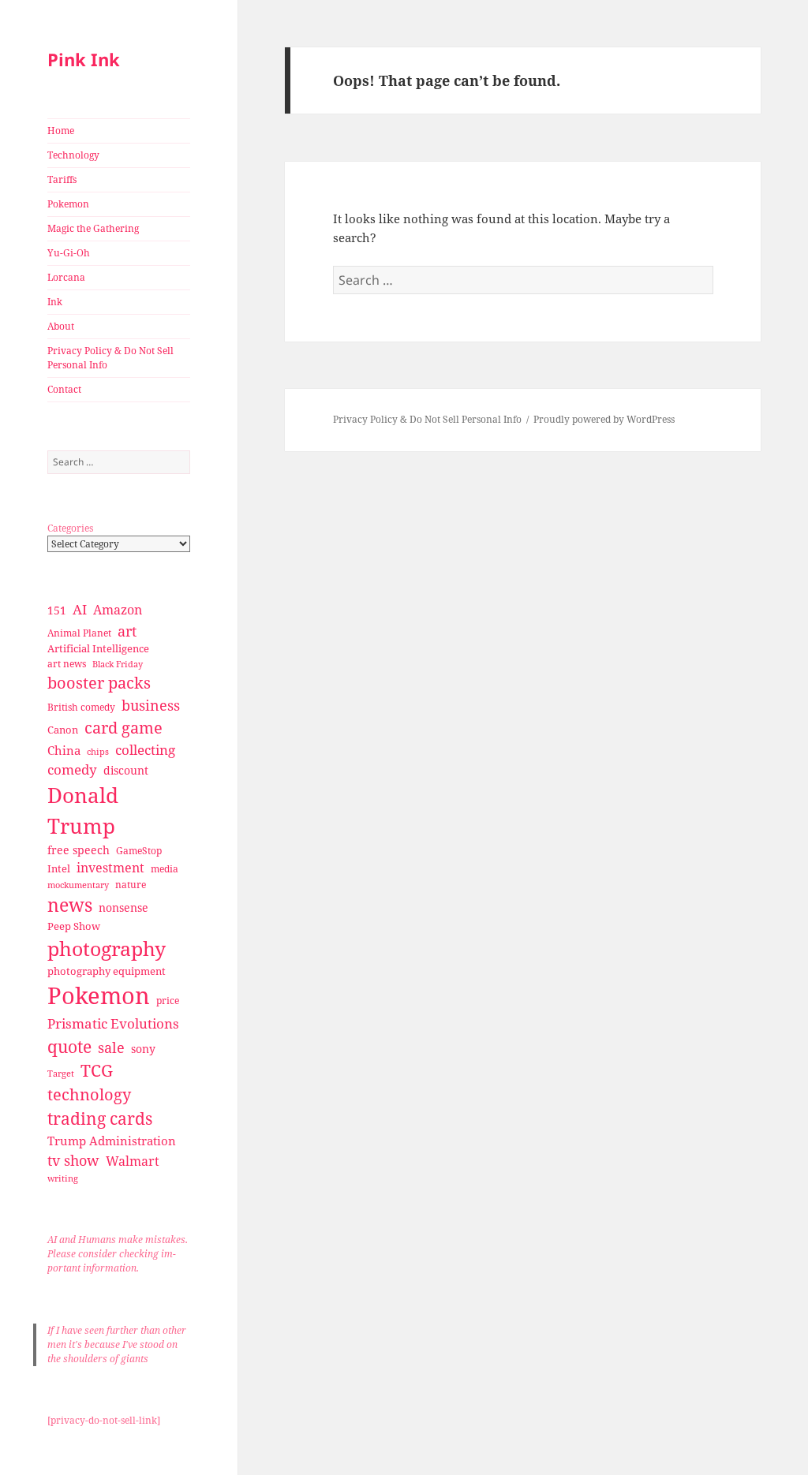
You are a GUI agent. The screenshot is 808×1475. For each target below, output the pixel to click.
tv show (73, 1160)
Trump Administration (111, 1140)
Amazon (117, 609)
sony (143, 1048)
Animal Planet (79, 633)
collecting (145, 750)
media (164, 869)
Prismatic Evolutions (113, 1023)
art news (66, 663)
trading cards (99, 1118)
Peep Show (73, 926)
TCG (96, 1070)
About (60, 326)
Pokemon (68, 204)
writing (62, 1178)
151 (56, 610)
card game (123, 727)
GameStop (139, 850)
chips (98, 751)
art (127, 630)
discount (125, 770)
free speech (78, 849)
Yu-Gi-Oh (68, 253)
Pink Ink (83, 59)
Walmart (132, 1161)
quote (69, 1046)
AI (80, 609)
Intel (58, 868)
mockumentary (78, 885)
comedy (72, 769)
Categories (70, 528)
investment (110, 867)
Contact (64, 389)
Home (60, 130)
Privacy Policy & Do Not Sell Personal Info (110, 358)
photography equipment (106, 971)
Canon (62, 730)
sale (111, 1047)
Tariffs (62, 179)
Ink (54, 301)
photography (106, 948)
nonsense (123, 907)
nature (130, 884)
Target (60, 1073)
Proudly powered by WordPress (604, 419)
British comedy (81, 707)
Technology (73, 155)
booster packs (99, 682)
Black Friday (117, 664)
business (151, 705)
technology (89, 1094)
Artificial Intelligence (98, 648)
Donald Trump (82, 810)
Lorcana (66, 277)
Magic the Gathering (93, 228)
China (63, 750)
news (69, 905)
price (167, 1000)
